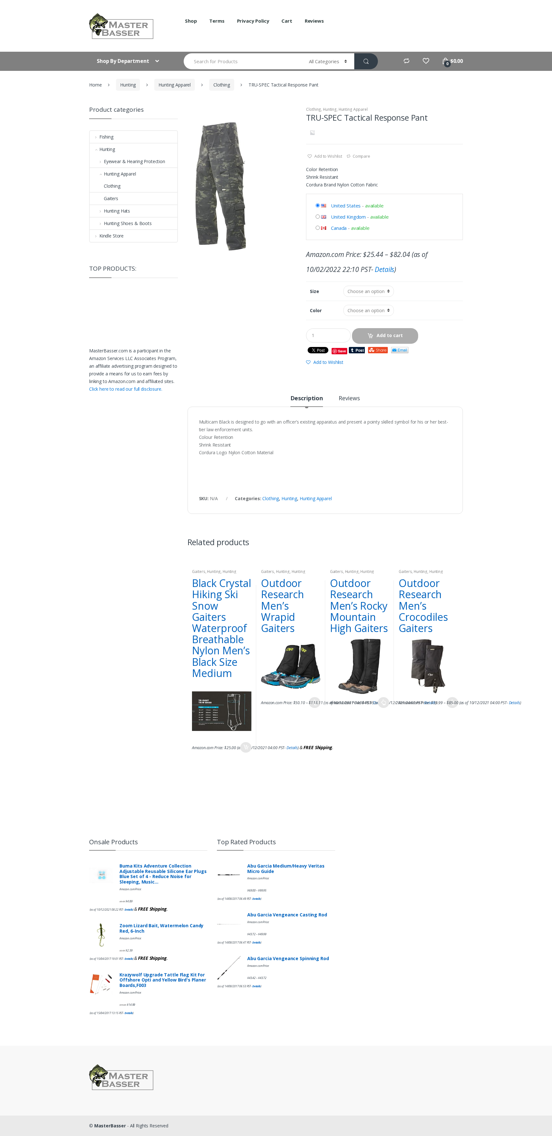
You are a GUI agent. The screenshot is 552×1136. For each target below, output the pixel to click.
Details (384, 269)
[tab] (306, 401)
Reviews (314, 21)
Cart (286, 21)
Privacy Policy (253, 21)
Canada (339, 228)
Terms (216, 21)
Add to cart (390, 335)
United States (346, 205)
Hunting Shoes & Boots (128, 223)
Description (306, 398)
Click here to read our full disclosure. (125, 389)
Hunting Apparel (174, 85)
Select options (383, 702)
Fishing (106, 137)
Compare (361, 156)
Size (314, 291)
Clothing (221, 85)
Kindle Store (111, 236)
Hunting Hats (117, 211)
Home (95, 85)
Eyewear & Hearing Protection (134, 161)
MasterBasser (110, 1126)
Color (315, 310)
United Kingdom (348, 217)
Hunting (128, 85)
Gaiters (198, 571)
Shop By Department (123, 60)
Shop (191, 21)
